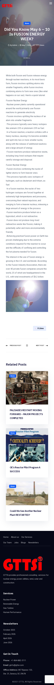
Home (6, 537)
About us (15, 537)
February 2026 (9, 634)
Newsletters (33, 542)
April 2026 (7, 638)
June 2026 (7, 642)
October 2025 (9, 630)
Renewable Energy (11, 604)
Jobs (16, 542)
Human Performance (12, 612)
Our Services (26, 537)
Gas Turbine (8, 608)
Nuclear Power (9, 599)
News (27, 23)
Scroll (27, 58)
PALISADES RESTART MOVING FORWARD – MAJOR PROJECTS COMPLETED (26, 414)
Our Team (7, 542)
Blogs (23, 542)
